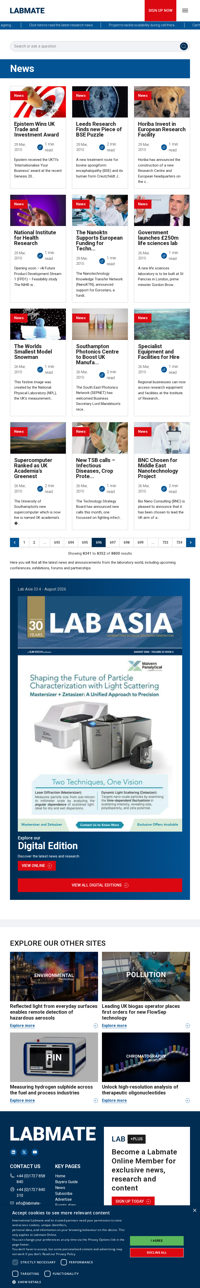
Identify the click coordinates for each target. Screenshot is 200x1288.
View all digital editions (97, 885)
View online (33, 865)
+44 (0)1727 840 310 (31, 1192)
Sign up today (130, 1201)
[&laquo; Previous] (14, 542)
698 (127, 542)
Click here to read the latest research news (46, 25)
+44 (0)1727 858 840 (31, 1179)
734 (179, 542)
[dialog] (100, 1246)
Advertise (63, 1199)
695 (85, 542)
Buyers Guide (66, 1182)
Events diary (65, 1205)
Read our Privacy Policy (58, 1254)
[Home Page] (27, 10)
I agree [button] (157, 1241)
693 (57, 542)
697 (113, 542)
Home (60, 1176)
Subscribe (63, 1193)
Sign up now (160, 10)
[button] (68, 1281)
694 (71, 542)
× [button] (194, 1210)
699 (140, 542)
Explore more (22, 1025)
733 (165, 542)
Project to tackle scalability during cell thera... (128, 25)
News (60, 1187)
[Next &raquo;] (190, 542)
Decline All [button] (157, 1252)
